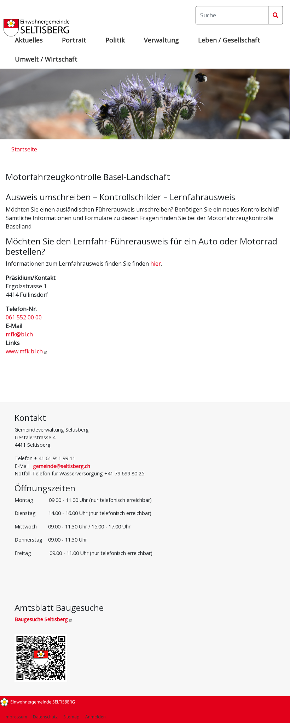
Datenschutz (45, 717)
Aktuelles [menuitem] (29, 40)
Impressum (16, 717)
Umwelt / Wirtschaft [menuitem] (46, 59)
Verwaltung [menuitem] (161, 40)
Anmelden (95, 717)
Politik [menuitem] (115, 40)
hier (155, 263)
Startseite (24, 149)
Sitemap (71, 717)
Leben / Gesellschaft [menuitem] (229, 40)
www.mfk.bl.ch (24, 351)
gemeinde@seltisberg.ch (61, 466)
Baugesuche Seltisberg (41, 619)
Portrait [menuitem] (74, 40)
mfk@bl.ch (19, 334)
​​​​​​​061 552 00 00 (24, 317)
